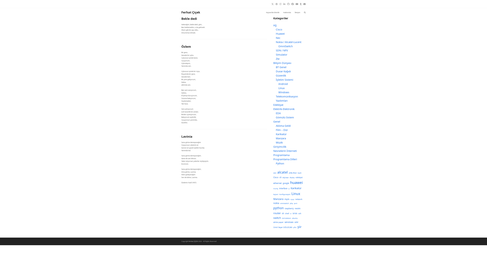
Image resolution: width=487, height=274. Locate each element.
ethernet (277, 183)
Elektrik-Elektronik (284, 109)
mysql (292, 199)
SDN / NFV (282, 50)
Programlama (281, 155)
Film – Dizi (282, 130)
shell (287, 213)
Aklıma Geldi (283, 125)
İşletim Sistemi (284, 79)
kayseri (275, 194)
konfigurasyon (284, 194)
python (278, 208)
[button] (305, 12)
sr (291, 214)
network (298, 199)
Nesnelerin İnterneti (285, 151)
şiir (299, 227)
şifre (294, 227)
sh (283, 213)
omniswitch (284, 203)
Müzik (279, 142)
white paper (278, 222)
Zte (278, 59)
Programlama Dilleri (285, 159)
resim (297, 208)
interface (283, 188)
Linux (281, 88)
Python (280, 163)
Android (283, 84)
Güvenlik (281, 75)
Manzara (281, 138)
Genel (276, 121)
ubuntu (295, 218)
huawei (296, 182)
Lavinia (186, 136)
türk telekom (286, 218)
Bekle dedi (189, 18)
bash (299, 173)
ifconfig (275, 189)
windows (289, 222)
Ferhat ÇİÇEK (193, 241)
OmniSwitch (285, 46)
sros (295, 213)
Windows (283, 92)
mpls (286, 199)
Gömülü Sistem (285, 117)
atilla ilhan (293, 173)
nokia (276, 203)
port (295, 203)
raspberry (289, 208)
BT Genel (281, 67)
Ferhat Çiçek (190, 12)
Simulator (281, 54)
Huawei (280, 33)
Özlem (186, 46)
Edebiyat (278, 105)
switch (277, 218)
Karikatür (281, 134)
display (292, 177)
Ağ (274, 25)
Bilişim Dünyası (282, 63)
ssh (299, 213)
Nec (278, 38)
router (277, 213)
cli (280, 177)
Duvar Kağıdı (283, 71)
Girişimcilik (279, 146)
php (291, 203)
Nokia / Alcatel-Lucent (288, 42)
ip (289, 189)
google (286, 183)
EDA (278, 113)
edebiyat (299, 177)
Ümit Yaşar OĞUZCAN (282, 227)
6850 (274, 173)
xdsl (296, 222)
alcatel (282, 172)
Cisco (279, 29)
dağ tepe (285, 177)
